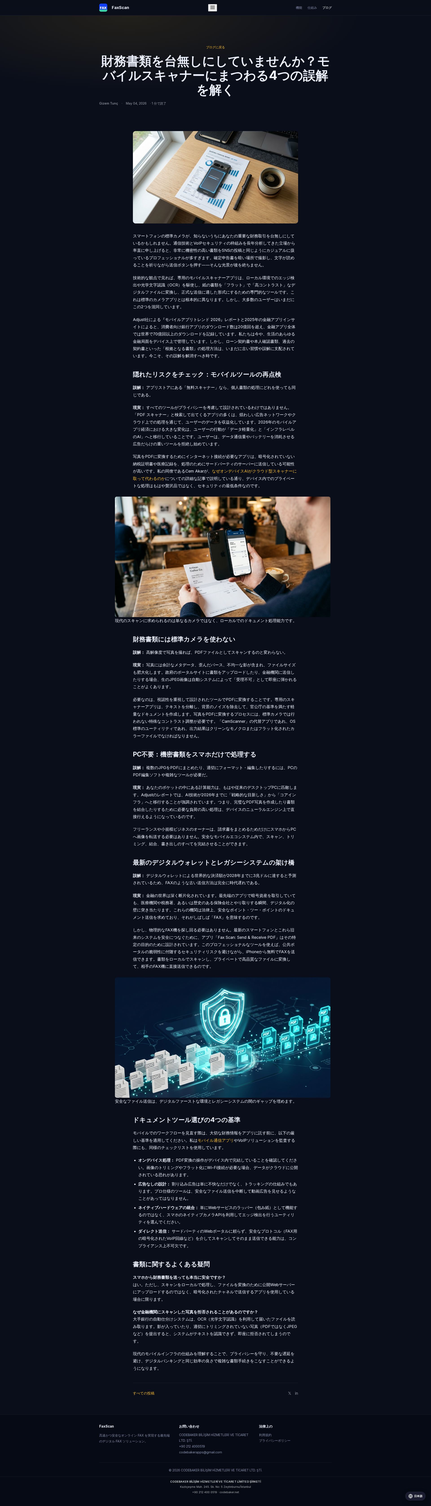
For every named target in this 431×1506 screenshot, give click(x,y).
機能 (299, 7)
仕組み (312, 7)
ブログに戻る (215, 47)
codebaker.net (229, 1492)
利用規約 (265, 1435)
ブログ (327, 7)
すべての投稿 (143, 1393)
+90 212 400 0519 (204, 1492)
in (296, 1393)
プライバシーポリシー (274, 1440)
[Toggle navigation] (212, 7)
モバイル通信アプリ (216, 1140)
